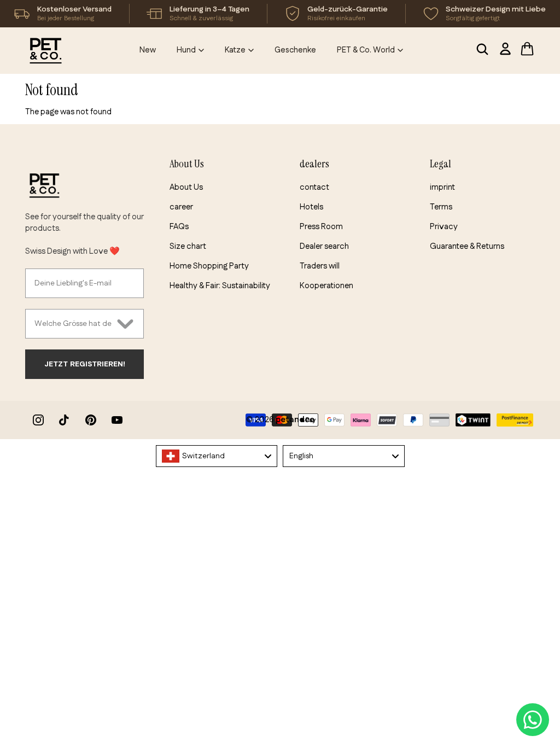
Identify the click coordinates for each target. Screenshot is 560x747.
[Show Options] (125, 324)
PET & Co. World (366, 50)
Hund (186, 50)
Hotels (311, 207)
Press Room (321, 226)
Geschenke (295, 50)
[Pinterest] (91, 420)
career (181, 207)
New (147, 50)
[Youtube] (117, 420)
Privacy (444, 226)
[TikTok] (64, 420)
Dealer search (324, 246)
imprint (442, 187)
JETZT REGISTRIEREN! (84, 364)
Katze (235, 50)
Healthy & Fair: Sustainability (220, 285)
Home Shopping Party (209, 266)
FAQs (179, 226)
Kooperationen (326, 285)
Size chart (188, 246)
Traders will (320, 266)
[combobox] (73, 324)
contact (314, 187)
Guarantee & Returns (467, 246)
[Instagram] (38, 420)
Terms (441, 207)
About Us (186, 187)
